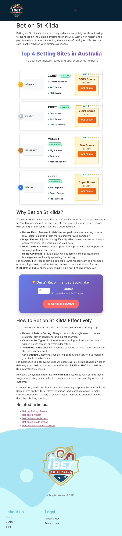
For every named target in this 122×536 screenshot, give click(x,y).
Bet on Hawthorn (31, 414)
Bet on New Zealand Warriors (38, 425)
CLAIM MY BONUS (62, 303)
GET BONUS (87, 88)
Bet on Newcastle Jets (35, 418)
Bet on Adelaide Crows (35, 421)
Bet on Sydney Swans (34, 411)
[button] (75, 9)
